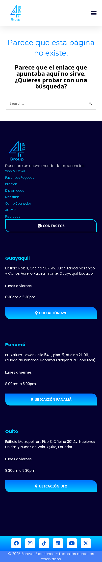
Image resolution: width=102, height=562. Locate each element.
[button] (94, 13)
